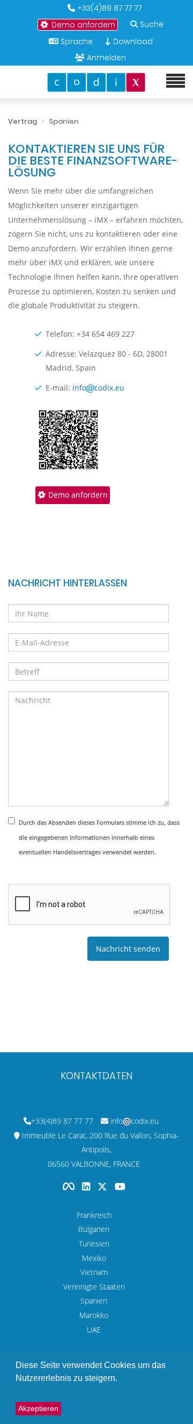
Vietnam (94, 1272)
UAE (94, 1329)
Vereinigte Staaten (94, 1286)
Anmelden (106, 57)
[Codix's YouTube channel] (120, 1186)
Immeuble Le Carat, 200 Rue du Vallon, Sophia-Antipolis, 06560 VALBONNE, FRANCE (100, 1149)
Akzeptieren (38, 1408)
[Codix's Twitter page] (103, 1186)
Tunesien (94, 1243)
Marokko (93, 1315)
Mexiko (94, 1258)
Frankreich (94, 1215)
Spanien (93, 1300)
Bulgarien (93, 1229)
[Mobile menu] (175, 81)
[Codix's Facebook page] (70, 1186)
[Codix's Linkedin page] (87, 1186)
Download (132, 41)
